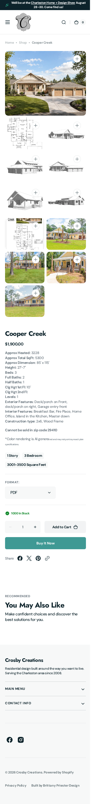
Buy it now (44, 547)
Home (9, 42)
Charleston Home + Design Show (53, 3)
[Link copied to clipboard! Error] (47, 562)
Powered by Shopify (59, 776)
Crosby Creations (29, 776)
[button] (7, 22)
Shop (23, 42)
